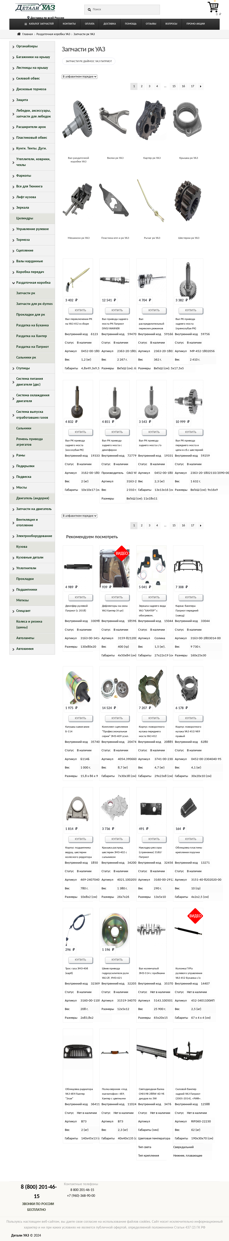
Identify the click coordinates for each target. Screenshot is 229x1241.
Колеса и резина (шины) (29, 624)
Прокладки (25, 579)
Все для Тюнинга (29, 186)
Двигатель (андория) (32, 498)
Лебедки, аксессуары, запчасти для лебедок (33, 113)
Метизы (22, 600)
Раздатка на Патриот (32, 347)
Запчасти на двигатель (34, 509)
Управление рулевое (32, 229)
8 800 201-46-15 (82, 1190)
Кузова (21, 547)
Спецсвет (23, 611)
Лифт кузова (26, 197)
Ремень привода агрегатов (29, 442)
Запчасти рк (25, 293)
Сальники (23, 428)
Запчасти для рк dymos (34, 304)
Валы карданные (29, 261)
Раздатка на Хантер (31, 336)
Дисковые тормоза (31, 89)
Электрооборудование (34, 536)
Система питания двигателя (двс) (29, 381)
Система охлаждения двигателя (32, 398)
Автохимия (25, 649)
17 (192, 86)
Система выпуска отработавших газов (32, 415)
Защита (22, 100)
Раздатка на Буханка (32, 325)
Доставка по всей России (47, 18)
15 (174, 86)
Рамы (20, 455)
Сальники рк (26, 357)
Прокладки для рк (30, 315)
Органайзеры (27, 46)
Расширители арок (31, 127)
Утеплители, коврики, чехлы (33, 162)
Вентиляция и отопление (27, 522)
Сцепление (24, 250)
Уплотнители (26, 568)
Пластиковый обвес (31, 138)
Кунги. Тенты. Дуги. (31, 148)
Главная (27, 34)
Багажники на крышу (33, 57)
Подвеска (23, 477)
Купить (80, 310)
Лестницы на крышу (32, 68)
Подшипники (26, 590)
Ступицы (23, 368)
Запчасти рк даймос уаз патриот (89, 61)
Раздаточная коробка (33, 283)
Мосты (21, 487)
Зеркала (22, 208)
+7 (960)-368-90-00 (81, 1196)
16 (183, 86)
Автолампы (25, 638)
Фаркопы (23, 176)
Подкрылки (25, 466)
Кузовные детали (29, 557)
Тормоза (23, 240)
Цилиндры (24, 218)
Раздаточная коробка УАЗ (53, 34)
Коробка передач (30, 272)
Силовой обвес (28, 78)
